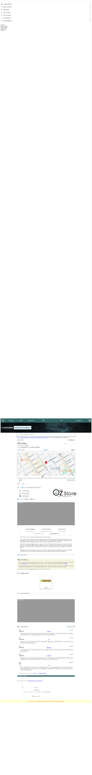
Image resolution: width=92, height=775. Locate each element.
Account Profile (6, 18)
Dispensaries (6, 9)
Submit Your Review (22, 676)
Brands (21, 420)
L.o (49, 665)
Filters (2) (72, 440)
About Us (3, 25)
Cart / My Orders (7, 15)
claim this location (32, 569)
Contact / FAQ (4, 26)
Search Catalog (6, 12)
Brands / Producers (7, 6)
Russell (49, 631)
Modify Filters (47, 692)
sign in (34, 673)
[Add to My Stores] (20, 455)
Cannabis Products (7, 4)
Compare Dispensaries (25, 593)
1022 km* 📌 (21, 450)
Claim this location (32, 680)
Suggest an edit (39, 680)
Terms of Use (4, 28)
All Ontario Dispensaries (24, 437)
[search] (18, 434)
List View (21, 440)
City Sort (29, 447)
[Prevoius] (22, 687)
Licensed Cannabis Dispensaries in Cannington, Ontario (39, 437)
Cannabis (11, 420)
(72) (20, 481)
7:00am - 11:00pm (27, 499)
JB (49, 639)
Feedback (3, 30)
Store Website (25, 496)
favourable (24, 563)
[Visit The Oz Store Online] (64, 496)
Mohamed (49, 647)
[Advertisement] (46, 514)
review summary (43, 673)
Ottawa (66, 563)
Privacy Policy (4, 27)
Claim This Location (22, 554)
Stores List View (37, 696)
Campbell (49, 655)
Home (18, 437)
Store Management (7, 20)
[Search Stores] (43, 420)
